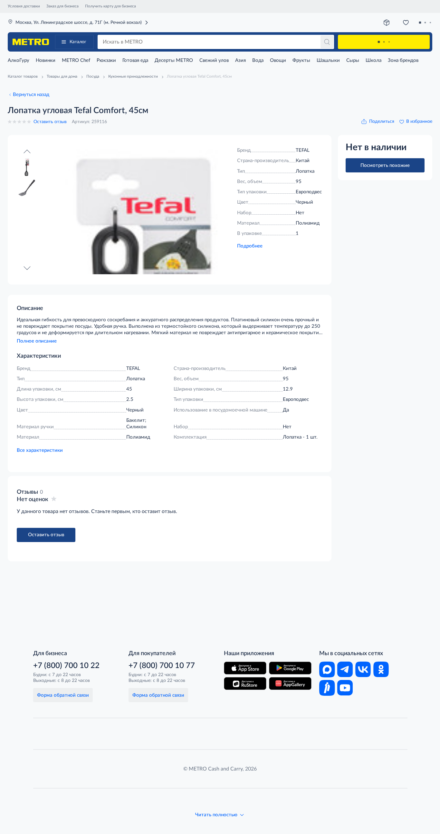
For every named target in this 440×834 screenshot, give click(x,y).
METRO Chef (76, 60)
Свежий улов (214, 60)
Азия (240, 60)
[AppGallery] (290, 683)
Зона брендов (403, 60)
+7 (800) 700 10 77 (162, 666)
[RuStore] (245, 683)
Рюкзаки (106, 60)
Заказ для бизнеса (62, 6)
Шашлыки (328, 60)
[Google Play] (290, 668)
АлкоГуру (18, 60)
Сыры (352, 60)
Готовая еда (135, 60)
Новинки (45, 60)
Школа (373, 60)
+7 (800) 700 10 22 (66, 666)
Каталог (78, 42)
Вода (257, 60)
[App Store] (245, 668)
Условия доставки (24, 6)
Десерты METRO (174, 60)
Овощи (278, 60)
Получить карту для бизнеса (110, 6)
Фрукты (301, 60)
